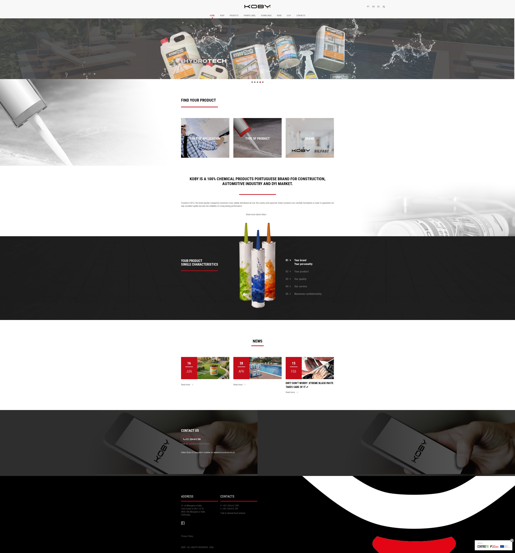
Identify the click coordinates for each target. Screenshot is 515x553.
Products (234, 15)
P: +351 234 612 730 (229, 505)
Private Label (250, 15)
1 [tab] (252, 82)
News (279, 15)
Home (212, 15)
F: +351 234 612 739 (229, 508)
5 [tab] (263, 82)
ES (378, 6)
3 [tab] (257, 82)
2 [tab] (254, 82)
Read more (185, 384)
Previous (12, 45)
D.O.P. (289, 15)
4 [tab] (260, 82)
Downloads (266, 15)
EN (373, 6)
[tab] (310, 258)
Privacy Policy (187, 536)
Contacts (300, 15)
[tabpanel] (257, 47)
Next (502, 45)
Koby (222, 15)
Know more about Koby (256, 214)
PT (368, 6)
